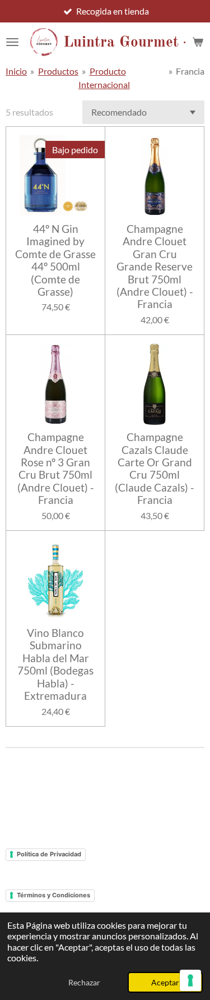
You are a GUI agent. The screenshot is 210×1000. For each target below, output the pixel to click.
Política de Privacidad (49, 854)
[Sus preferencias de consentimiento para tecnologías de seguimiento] (190, 980)
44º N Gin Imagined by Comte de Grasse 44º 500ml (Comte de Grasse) (55, 260)
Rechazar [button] (84, 982)
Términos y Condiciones (53, 895)
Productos (58, 71)
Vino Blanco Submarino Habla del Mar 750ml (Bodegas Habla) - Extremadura (55, 664)
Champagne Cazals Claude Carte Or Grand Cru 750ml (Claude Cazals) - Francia (154, 468)
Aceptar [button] (165, 982)
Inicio (16, 71)
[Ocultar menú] (12, 42)
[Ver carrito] (197, 42)
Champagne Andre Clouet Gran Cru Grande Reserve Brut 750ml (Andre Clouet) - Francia (154, 266)
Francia (190, 71)
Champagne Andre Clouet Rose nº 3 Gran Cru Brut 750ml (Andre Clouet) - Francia (55, 468)
